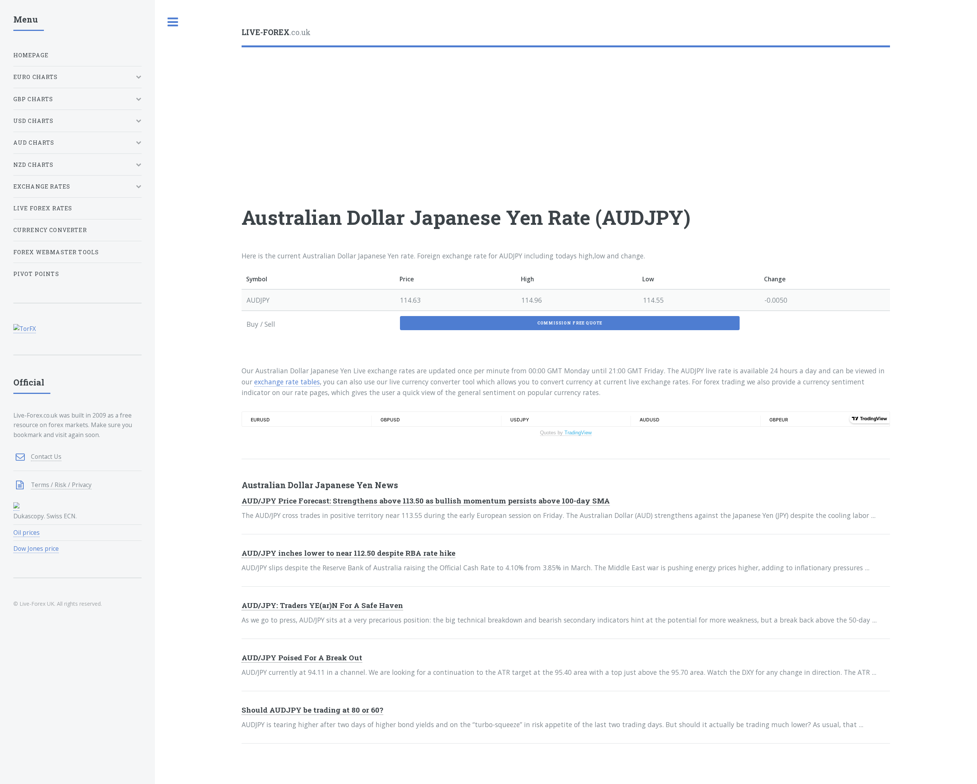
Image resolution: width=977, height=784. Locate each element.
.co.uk (276, 32)
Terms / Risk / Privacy (61, 485)
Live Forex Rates (43, 208)
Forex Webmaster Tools (56, 252)
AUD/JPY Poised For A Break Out (302, 657)
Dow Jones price (36, 548)
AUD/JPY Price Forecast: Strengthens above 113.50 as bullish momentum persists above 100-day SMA (426, 500)
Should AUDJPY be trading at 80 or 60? (312, 710)
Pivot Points (36, 273)
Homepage (30, 55)
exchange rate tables (287, 381)
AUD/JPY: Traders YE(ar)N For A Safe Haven (322, 605)
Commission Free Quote (569, 323)
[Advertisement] (471, 111)
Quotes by (566, 433)
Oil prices (26, 532)
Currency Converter (50, 230)
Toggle (173, 22)
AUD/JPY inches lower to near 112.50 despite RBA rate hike (348, 553)
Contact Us (46, 456)
